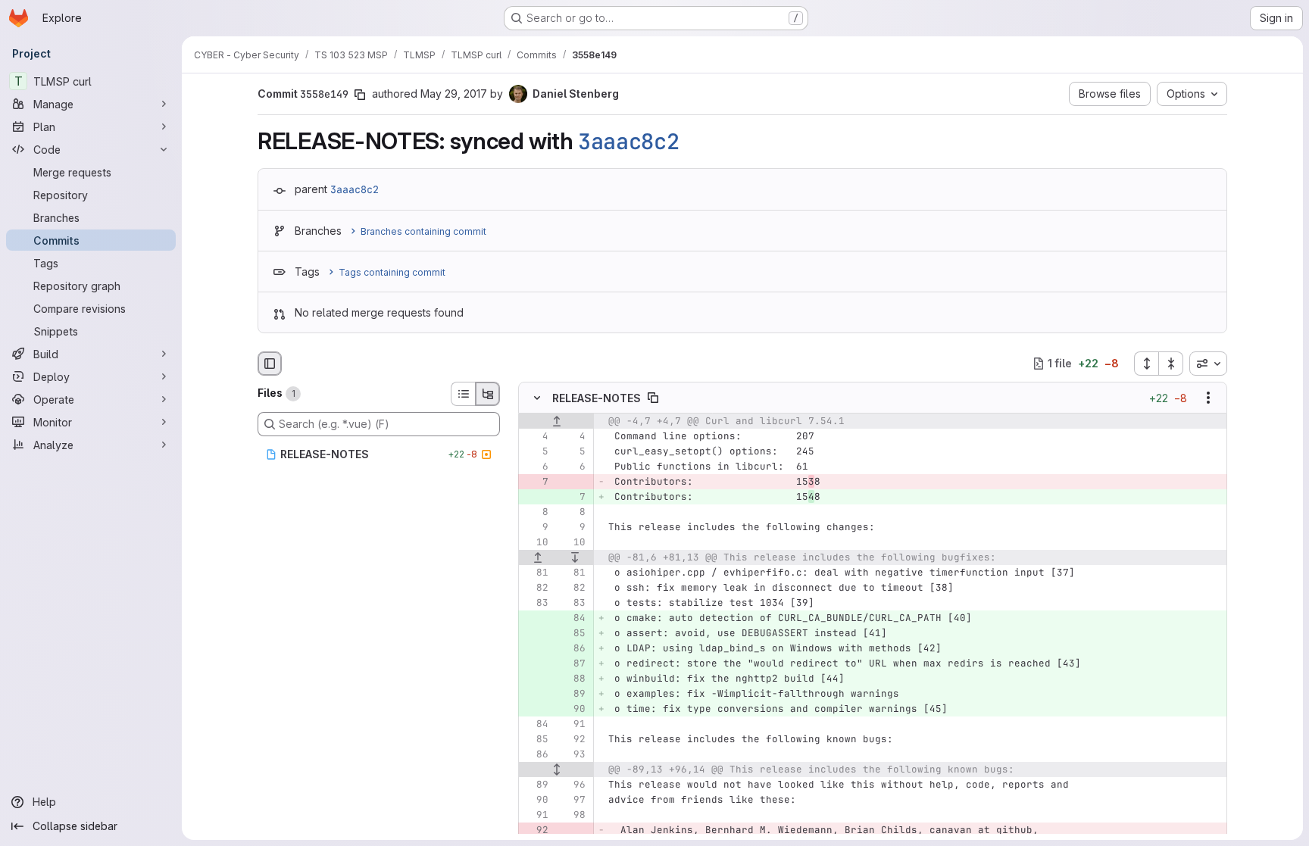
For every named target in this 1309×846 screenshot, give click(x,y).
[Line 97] (573, 799)
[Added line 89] (573, 693)
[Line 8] (535, 512)
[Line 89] (535, 784)
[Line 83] (535, 602)
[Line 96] (573, 784)
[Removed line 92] (535, 830)
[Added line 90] (573, 708)
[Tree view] (488, 394)
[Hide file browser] (270, 363)
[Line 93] (573, 754)
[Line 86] (535, 754)
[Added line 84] (573, 618)
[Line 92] (573, 739)
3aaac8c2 (628, 141)
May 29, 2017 (453, 93)
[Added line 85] (573, 633)
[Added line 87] (573, 663)
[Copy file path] (653, 398)
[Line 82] (535, 587)
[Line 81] (535, 572)
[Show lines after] (576, 557)
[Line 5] (535, 451)
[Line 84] (535, 724)
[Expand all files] (1146, 363)
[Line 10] (535, 542)
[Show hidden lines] (556, 769)
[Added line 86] (573, 648)
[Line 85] (535, 739)
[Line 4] (535, 436)
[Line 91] (573, 724)
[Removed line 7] (535, 481)
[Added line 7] (573, 496)
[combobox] (1208, 363)
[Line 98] (573, 815)
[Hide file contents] (537, 398)
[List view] (463, 394)
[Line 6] (535, 466)
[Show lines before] (556, 421)
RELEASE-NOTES (596, 397)
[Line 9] (535, 527)
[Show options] (1208, 398)
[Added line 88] (573, 678)
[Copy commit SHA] (360, 95)
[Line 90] (535, 799)
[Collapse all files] (1171, 363)
